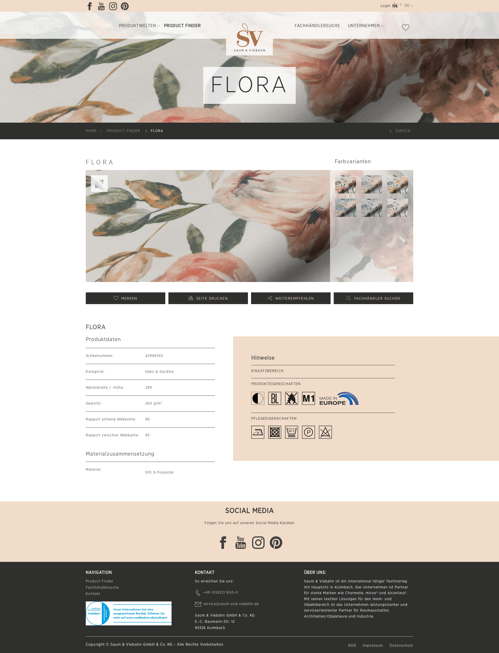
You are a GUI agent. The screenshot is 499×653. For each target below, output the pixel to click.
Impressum (373, 646)
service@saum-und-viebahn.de (231, 604)
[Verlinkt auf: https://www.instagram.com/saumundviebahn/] (114, 6)
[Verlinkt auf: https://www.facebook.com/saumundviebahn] (91, 6)
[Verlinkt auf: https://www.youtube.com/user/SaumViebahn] (102, 6)
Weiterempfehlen (294, 298)
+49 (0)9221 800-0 (220, 592)
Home (91, 131)
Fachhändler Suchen (377, 298)
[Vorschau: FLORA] (345, 184)
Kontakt (93, 594)
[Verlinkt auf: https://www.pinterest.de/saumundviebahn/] (126, 6)
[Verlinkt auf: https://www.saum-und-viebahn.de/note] (407, 28)
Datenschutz (401, 646)
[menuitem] (385, 6)
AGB (352, 646)
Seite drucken (212, 298)
